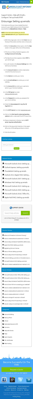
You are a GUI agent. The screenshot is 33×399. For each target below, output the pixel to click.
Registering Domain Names (11, 248)
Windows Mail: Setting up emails (16, 182)
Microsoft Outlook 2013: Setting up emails (15, 261)
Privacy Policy (16, 396)
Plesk (5, 334)
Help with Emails (19, 15)
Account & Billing (9, 314)
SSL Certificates (8, 340)
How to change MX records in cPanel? (14, 297)
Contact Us (20, 390)
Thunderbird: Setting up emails (15, 171)
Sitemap (26, 390)
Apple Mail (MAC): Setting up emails (17, 197)
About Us (13, 390)
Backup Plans (8, 317)
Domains (6, 327)
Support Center (6, 15)
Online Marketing (11, 388)
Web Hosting (7, 343)
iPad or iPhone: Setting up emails (13, 251)
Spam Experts (8, 337)
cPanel (6, 321)
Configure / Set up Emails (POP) (12, 17)
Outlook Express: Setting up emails (17, 167)
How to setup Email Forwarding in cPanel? (15, 255)
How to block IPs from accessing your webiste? (17, 284)
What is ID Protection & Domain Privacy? (15, 235)
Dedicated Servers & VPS (11, 324)
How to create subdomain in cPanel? (14, 294)
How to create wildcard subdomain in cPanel (16, 238)
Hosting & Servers (22, 388)
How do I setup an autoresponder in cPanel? (16, 304)
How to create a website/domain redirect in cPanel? (18, 264)
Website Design (12, 386)
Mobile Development (23, 386)
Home (5, 386)
